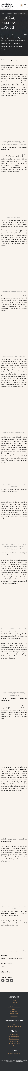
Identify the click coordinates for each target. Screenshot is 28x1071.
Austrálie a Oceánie (14, 1007)
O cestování (14, 1041)
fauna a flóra (20, 958)
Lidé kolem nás (14, 1039)
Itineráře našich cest (14, 1043)
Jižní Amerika (14, 1011)
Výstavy (14, 1024)
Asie (14, 1005)
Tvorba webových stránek (14, 1065)
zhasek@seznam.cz (14, 1054)
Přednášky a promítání (14, 1026)
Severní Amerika (14, 1014)
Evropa (14, 1009)
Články (2, 13)
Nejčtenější (14, 1046)
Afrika (14, 1000)
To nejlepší (14, 1016)
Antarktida (14, 1002)
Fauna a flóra (9, 13)
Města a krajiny (14, 1037)
